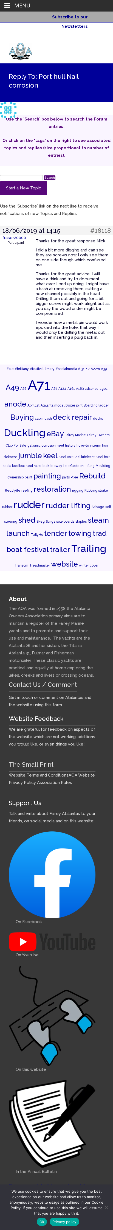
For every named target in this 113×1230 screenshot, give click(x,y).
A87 (54, 389)
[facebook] (92, 38)
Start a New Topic (23, 188)
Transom (21, 565)
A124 (62, 389)
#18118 (100, 230)
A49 (12, 387)
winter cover (88, 565)
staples (81, 521)
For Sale (20, 445)
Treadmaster (39, 565)
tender (55, 533)
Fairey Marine (75, 435)
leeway (56, 466)
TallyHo (37, 535)
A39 (104, 369)
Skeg (40, 521)
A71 (39, 385)
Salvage (98, 507)
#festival (36, 369)
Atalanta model (52, 405)
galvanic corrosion (41, 445)
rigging (77, 490)
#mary (49, 369)
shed (26, 520)
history (70, 445)
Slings (50, 521)
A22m (95, 369)
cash (48, 419)
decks (98, 419)
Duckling (25, 432)
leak (46, 466)
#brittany (22, 369)
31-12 (85, 369)
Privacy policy (64, 1222)
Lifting (90, 466)
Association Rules (54, 782)
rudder (29, 504)
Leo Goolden (73, 466)
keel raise (33, 466)
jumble (30, 455)
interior (95, 445)
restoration (52, 489)
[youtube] (99, 38)
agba (104, 389)
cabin (39, 419)
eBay (55, 433)
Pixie (74, 477)
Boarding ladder (96, 405)
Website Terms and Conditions (39, 775)
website (64, 564)
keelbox (18, 466)
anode (15, 404)
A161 (71, 389)
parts (66, 477)
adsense (91, 389)
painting (47, 476)
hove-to (83, 445)
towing (80, 533)
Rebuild (92, 476)
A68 (23, 389)
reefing (27, 490)
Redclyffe (12, 490)
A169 (80, 389)
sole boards (65, 521)
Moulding (103, 466)
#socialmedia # (68, 369)
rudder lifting (68, 505)
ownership (15, 477)
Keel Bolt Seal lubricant (77, 457)
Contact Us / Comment (43, 684)
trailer (60, 549)
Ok (41, 1222)
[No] (106, 1207)
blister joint (74, 405)
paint (28, 477)
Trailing (88, 548)
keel (50, 455)
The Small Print (31, 764)
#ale (10, 369)
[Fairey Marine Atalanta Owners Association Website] (16, 50)
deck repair (72, 417)
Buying (22, 417)
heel (60, 445)
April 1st (33, 405)
